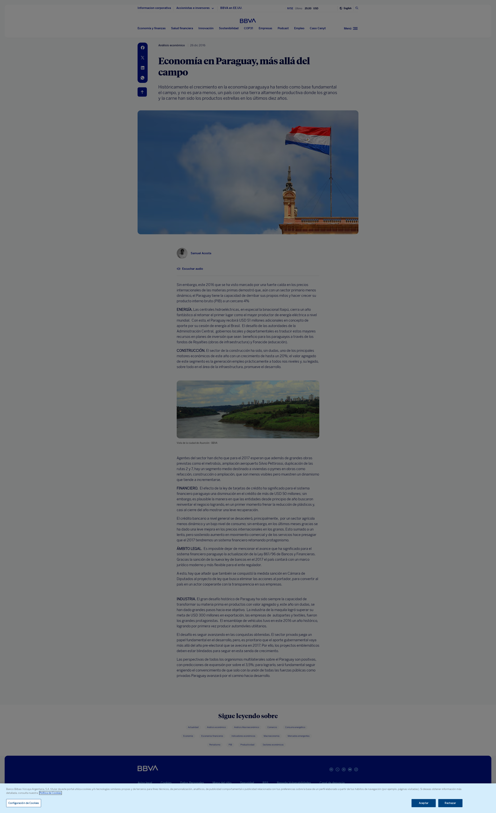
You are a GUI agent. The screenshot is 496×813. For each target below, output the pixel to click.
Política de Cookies (50, 793)
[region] (248, 798)
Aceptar (423, 803)
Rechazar (450, 803)
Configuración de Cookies (23, 803)
